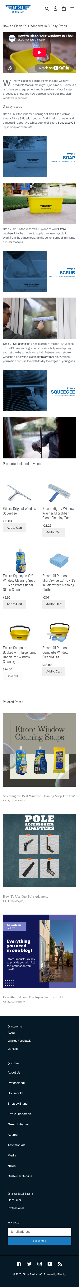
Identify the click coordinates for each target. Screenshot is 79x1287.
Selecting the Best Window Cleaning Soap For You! (39, 796)
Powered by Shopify (55, 1274)
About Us (14, 1072)
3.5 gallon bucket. (31, 118)
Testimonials (16, 1145)
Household (15, 1093)
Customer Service (20, 1176)
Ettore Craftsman (19, 1114)
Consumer (14, 1200)
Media (12, 1155)
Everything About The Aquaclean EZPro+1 (33, 997)
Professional (16, 1082)
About (11, 1032)
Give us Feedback (19, 1040)
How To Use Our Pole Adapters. (25, 896)
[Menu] (72, 8)
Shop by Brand (18, 1103)
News (12, 1165)
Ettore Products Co (33, 1274)
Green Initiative (18, 1124)
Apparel (13, 1134)
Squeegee (19, 343)
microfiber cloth (51, 356)
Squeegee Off (66, 122)
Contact (13, 1048)
